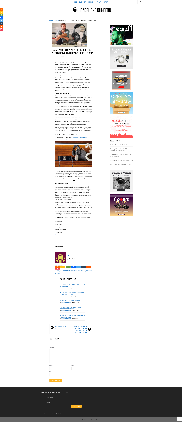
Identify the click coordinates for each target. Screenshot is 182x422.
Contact (105, 2)
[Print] (57, 267)
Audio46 (76, 243)
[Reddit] (88, 267)
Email (73, 365)
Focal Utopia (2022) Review (60, 327)
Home (75, 2)
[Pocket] (57, 269)
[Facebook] (73, 267)
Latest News (82, 2)
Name (51, 365)
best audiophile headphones (69, 270)
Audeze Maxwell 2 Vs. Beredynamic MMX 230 (121, 160)
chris (54, 56)
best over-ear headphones (70, 272)
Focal (76, 272)
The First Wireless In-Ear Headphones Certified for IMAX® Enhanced (72, 316)
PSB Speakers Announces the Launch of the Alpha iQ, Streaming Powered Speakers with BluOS (79, 329)
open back (85, 272)
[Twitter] (78, 267)
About (99, 2)
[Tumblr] (83, 267)
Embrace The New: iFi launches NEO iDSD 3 (70, 301)
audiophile (62, 270)
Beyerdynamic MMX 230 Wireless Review (120, 164)
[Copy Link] (62, 267)
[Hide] (0, 32)
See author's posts (73, 258)
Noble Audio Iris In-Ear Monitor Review (120, 145)
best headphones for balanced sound (83, 270)
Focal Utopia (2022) (61, 243)
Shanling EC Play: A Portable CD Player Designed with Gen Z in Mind (72, 285)
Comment (52, 347)
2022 (58, 270)
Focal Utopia (80, 272)
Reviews (90, 2)
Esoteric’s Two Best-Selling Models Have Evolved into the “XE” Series (70, 308)
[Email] (68, 267)
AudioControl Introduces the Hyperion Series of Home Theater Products (72, 293)
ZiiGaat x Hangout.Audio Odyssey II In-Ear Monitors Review (120, 155)
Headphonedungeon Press (66, 288)
